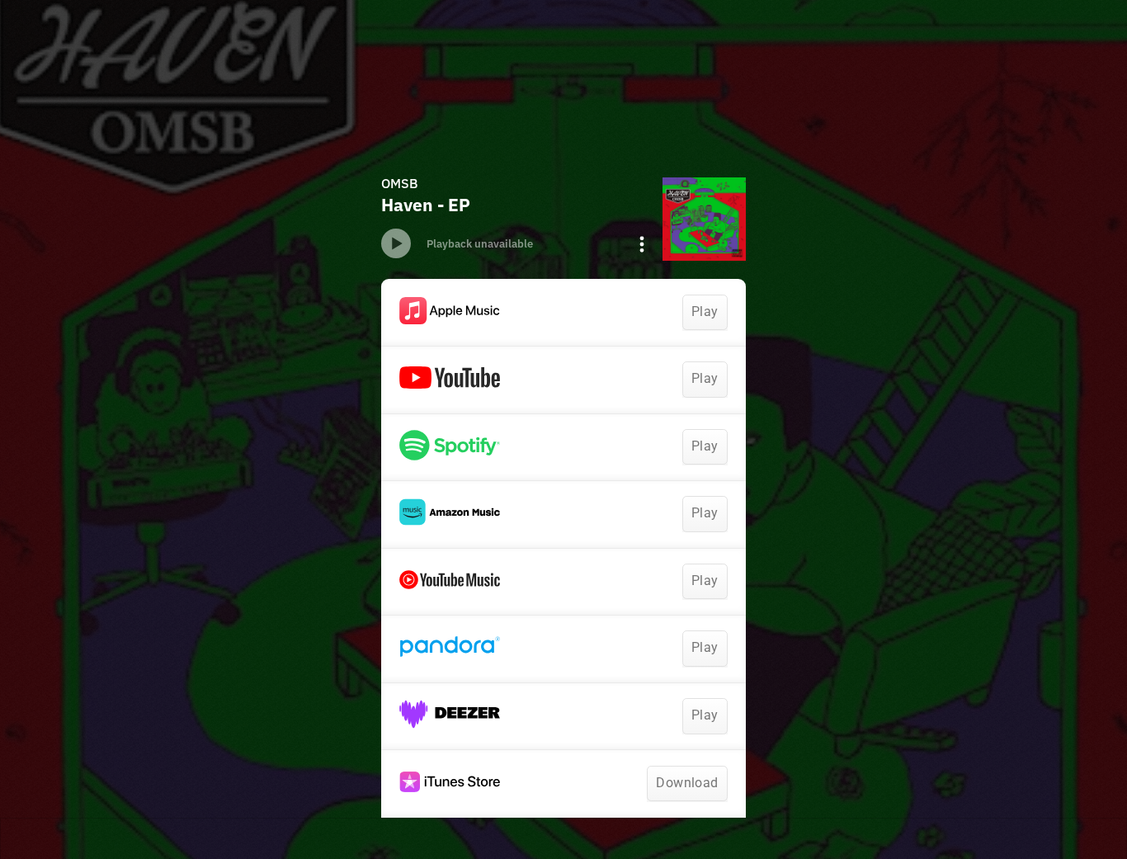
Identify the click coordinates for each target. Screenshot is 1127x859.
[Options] (642, 244)
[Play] (396, 243)
